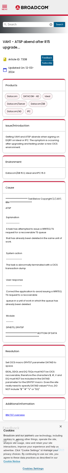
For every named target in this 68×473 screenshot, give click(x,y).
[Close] (61, 426)
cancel (51, 24)
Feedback (47, 57)
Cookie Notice (11, 461)
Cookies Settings (33, 468)
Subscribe (47, 63)
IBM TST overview (15, 415)
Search (59, 24)
